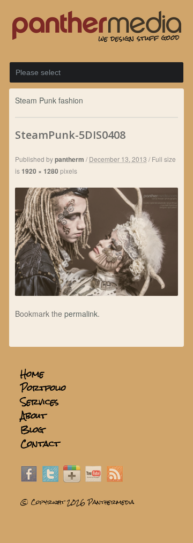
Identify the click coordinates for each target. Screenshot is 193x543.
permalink (81, 313)
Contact (40, 443)
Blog (32, 429)
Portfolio (43, 388)
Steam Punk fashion (49, 100)
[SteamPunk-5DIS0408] (96, 292)
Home (32, 374)
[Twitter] (50, 479)
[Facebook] (29, 479)
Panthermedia (110, 502)
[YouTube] (93, 479)
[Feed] (114, 479)
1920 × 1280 (39, 171)
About (33, 416)
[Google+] (71, 479)
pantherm (69, 159)
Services (39, 402)
